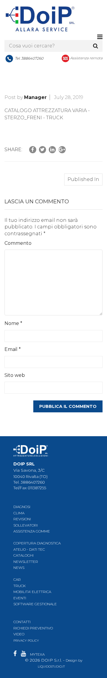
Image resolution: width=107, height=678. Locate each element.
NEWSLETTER (25, 561)
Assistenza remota (86, 58)
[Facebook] (32, 149)
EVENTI (19, 598)
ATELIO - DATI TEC (29, 549)
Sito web (14, 375)
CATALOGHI (23, 555)
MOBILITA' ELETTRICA (32, 591)
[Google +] (62, 149)
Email (12, 349)
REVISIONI (22, 519)
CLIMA (18, 513)
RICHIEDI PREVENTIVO (33, 628)
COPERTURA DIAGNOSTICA (37, 543)
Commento (18, 243)
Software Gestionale (35, 604)
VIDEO (18, 634)
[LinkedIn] (52, 149)
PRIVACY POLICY (26, 641)
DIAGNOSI (21, 506)
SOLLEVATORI (25, 525)
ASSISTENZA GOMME (31, 531)
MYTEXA (37, 654)
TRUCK (19, 585)
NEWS (18, 567)
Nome (13, 323)
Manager (35, 97)
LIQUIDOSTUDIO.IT (51, 666)
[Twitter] (42, 149)
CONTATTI (22, 622)
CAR (17, 579)
